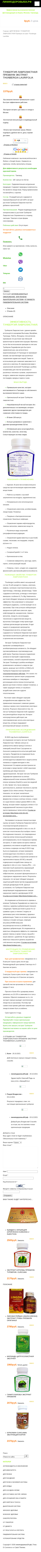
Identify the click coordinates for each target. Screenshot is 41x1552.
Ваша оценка (8, 1142)
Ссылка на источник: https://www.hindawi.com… (20, 896)
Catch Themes (20, 1547)
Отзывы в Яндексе (10, 145)
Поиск (5, 1453)
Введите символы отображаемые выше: (18, 1189)
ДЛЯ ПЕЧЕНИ (15, 31)
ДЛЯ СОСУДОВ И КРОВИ (11, 1490)
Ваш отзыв (7, 1145)
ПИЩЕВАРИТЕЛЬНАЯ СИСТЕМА (15, 302)
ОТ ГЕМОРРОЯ (8, 1522)
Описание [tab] (10, 308)
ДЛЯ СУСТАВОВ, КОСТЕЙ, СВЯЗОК (15, 1494)
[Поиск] (26, 1456)
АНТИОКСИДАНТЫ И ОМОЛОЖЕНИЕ (15, 1466)
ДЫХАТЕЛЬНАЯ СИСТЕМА (13, 299)
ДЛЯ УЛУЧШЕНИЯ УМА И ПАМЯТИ (14, 1498)
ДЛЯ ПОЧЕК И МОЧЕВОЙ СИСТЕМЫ (15, 1482)
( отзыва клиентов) (19, 84)
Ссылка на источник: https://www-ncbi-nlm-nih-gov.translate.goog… (19, 813)
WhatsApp (7, 258)
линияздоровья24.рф (17, 1)
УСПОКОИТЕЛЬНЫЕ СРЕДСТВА (13, 1538)
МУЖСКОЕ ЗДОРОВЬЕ (10, 1514)
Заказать (6, 291)
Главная (6, 31)
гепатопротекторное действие (14, 673)
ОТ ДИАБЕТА (29, 299)
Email (5, 1175)
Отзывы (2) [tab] (11, 311)
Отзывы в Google (10, 154)
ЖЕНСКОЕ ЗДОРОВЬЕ (10, 1510)
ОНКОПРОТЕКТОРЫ (10, 1518)
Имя (5, 1171)
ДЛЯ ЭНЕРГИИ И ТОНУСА (11, 1502)
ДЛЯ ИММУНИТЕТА (9, 1470)
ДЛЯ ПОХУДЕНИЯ (9, 1478)
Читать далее (22, 1365)
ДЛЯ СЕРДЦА (7, 1486)
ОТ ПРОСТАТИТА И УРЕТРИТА (13, 1530)
